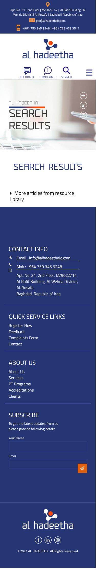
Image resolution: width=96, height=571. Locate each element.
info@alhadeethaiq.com (49, 258)
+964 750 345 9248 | (37, 28)
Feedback (27, 77)
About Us (17, 371)
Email (13, 455)
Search (66, 77)
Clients (15, 396)
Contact (15, 344)
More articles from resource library (42, 196)
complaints (47, 77)
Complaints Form (23, 338)
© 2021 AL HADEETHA (33, 551)
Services (16, 378)
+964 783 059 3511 (65, 28)
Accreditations (21, 390)
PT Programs (20, 384)
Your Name (17, 438)
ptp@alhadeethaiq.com (51, 20)
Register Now (20, 325)
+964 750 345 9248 (44, 266)
